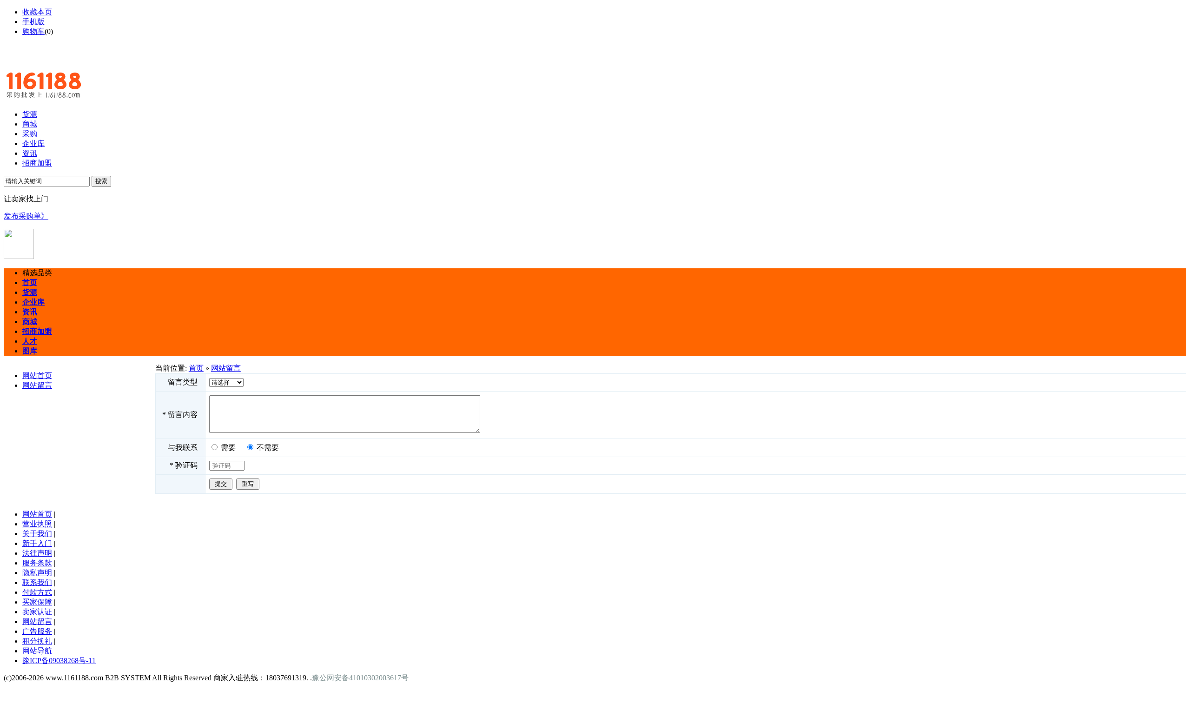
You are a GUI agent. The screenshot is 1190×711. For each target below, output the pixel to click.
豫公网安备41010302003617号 (360, 678)
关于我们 (37, 534)
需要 (228, 448)
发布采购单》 (26, 216)
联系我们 (37, 582)
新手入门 (37, 543)
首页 (196, 368)
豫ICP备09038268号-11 (59, 660)
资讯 (29, 153)
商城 (29, 124)
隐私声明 (37, 573)
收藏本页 (37, 12)
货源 (29, 114)
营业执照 (37, 524)
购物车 (33, 31)
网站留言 (37, 385)
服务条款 (37, 563)
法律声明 (37, 553)
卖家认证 (37, 612)
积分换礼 (37, 641)
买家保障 (37, 602)
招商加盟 (37, 163)
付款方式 (37, 592)
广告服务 (37, 631)
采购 (29, 134)
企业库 (33, 143)
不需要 (268, 448)
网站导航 (37, 651)
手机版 (33, 22)
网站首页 (37, 375)
